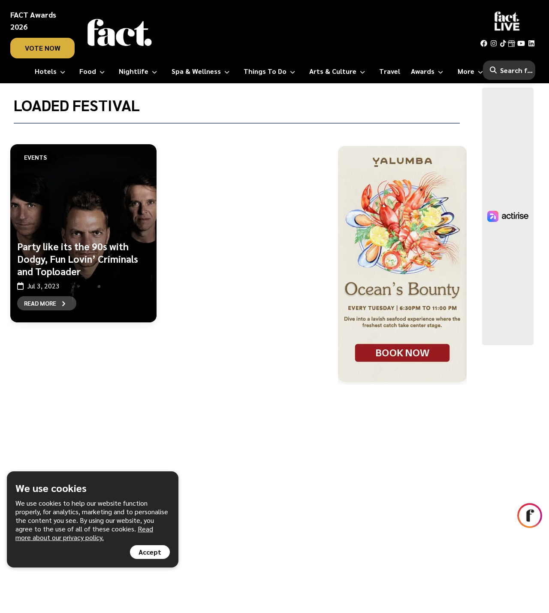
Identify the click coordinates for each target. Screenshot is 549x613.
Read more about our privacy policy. (84, 533)
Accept (150, 551)
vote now (42, 47)
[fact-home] (119, 33)
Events (35, 157)
